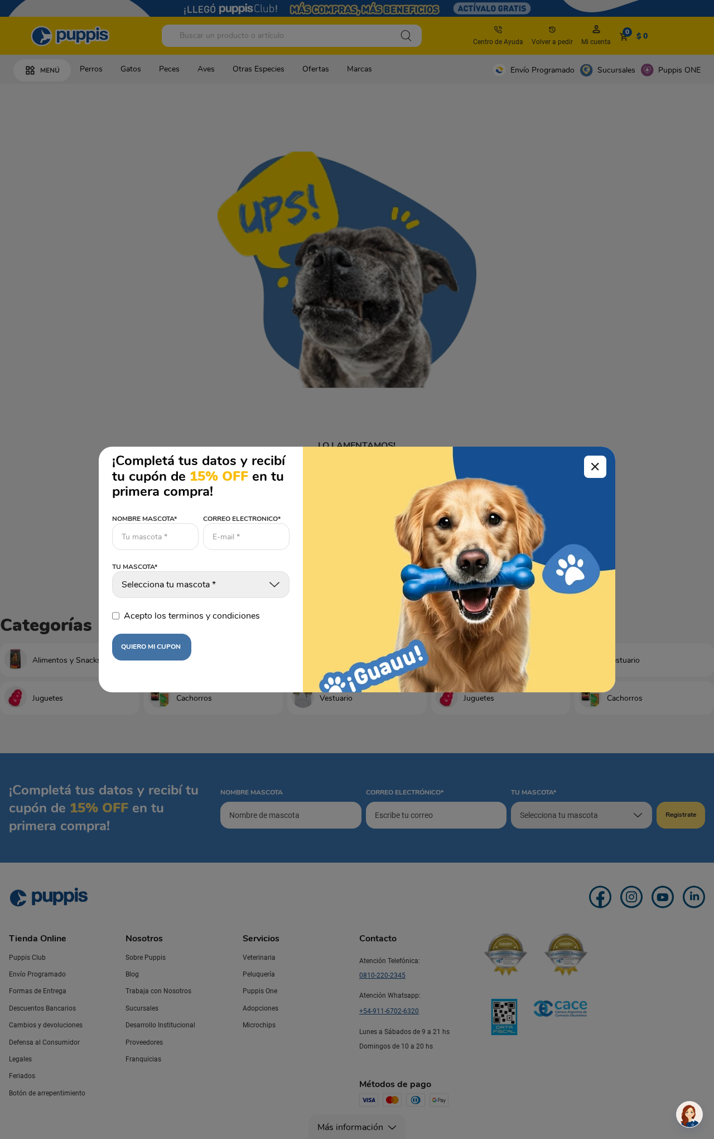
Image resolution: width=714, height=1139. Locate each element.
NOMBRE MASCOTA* (144, 518)
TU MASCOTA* (134, 567)
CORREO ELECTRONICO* (242, 518)
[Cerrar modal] (595, 467)
